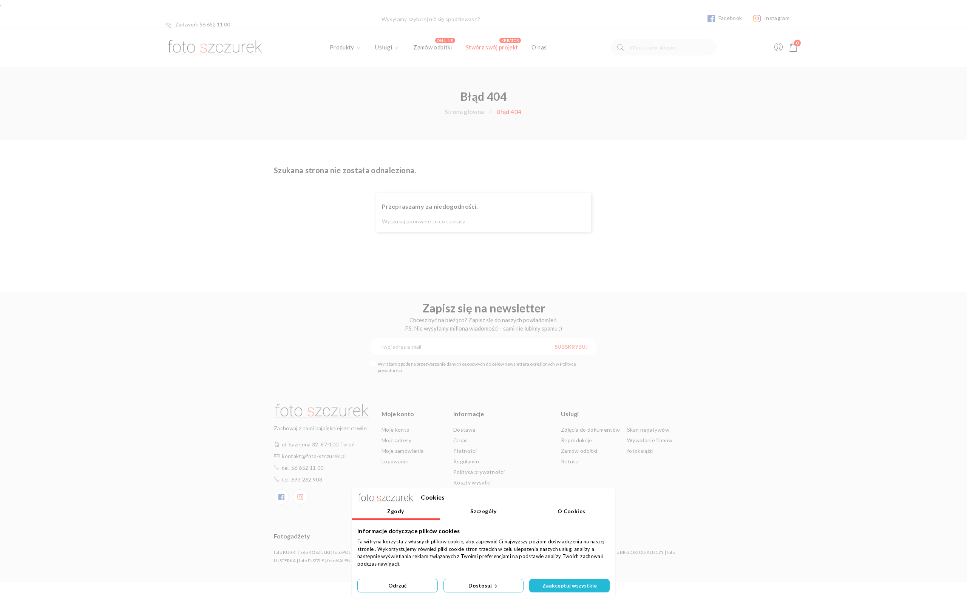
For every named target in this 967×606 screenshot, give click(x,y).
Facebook (729, 18)
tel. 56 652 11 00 (302, 467)
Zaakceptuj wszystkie (569, 585)
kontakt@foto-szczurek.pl (314, 456)
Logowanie (395, 461)
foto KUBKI (285, 552)
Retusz (569, 461)
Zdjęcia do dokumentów (590, 429)
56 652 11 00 (214, 24)
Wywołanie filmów (650, 440)
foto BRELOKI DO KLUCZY (637, 552)
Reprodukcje (576, 440)
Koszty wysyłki (472, 482)
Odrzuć (397, 585)
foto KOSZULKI (315, 552)
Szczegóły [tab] (483, 511)
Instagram (776, 18)
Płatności (465, 451)
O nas (460, 440)
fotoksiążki (640, 451)
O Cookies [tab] (571, 511)
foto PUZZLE (311, 560)
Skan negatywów (648, 429)
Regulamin (466, 461)
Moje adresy (397, 440)
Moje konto (396, 429)
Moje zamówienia (402, 451)
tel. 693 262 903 (302, 479)
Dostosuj (480, 585)
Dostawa (464, 429)
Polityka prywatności (479, 472)
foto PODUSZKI (348, 552)
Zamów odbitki (579, 451)
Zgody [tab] (395, 511)
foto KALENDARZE (346, 560)
